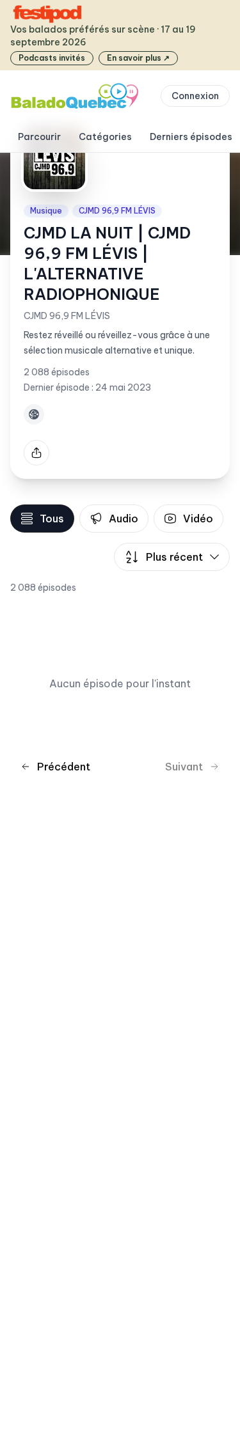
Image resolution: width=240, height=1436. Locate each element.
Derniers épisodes (191, 137)
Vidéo (198, 518)
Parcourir (39, 137)
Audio (123, 518)
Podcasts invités (52, 58)
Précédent (63, 766)
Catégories (105, 137)
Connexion (195, 96)
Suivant (184, 766)
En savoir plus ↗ (138, 58)
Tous (52, 518)
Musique (46, 210)
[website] (34, 414)
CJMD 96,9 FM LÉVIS (117, 210)
